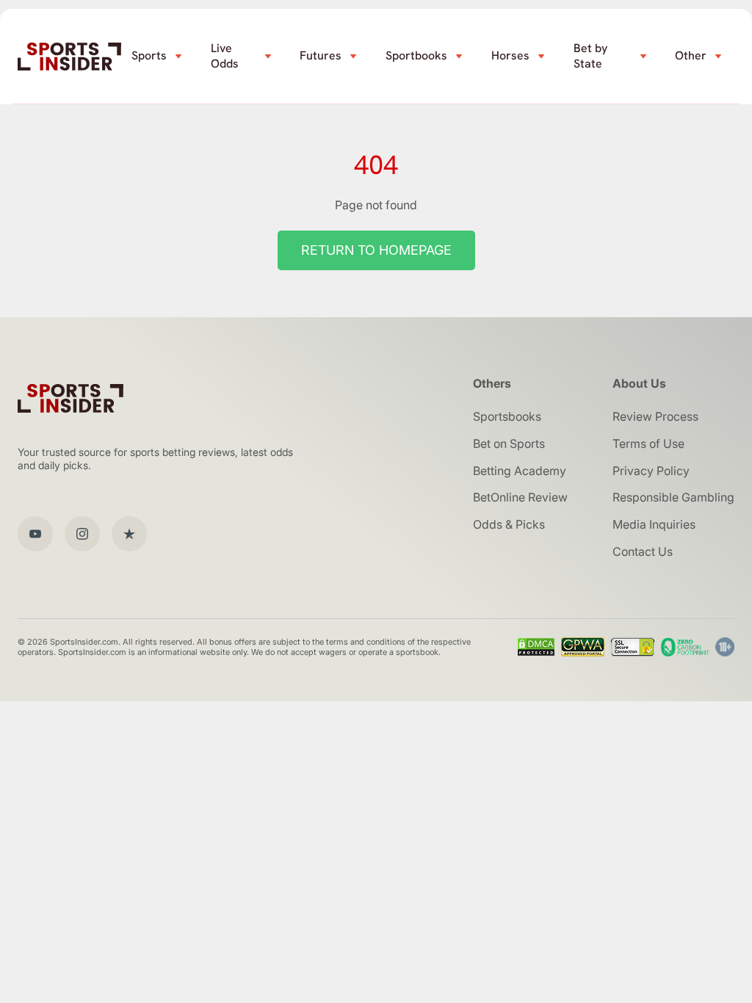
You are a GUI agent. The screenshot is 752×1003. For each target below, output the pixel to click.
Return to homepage (376, 250)
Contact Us (642, 551)
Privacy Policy (651, 470)
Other (690, 55)
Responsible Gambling (673, 497)
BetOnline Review (520, 497)
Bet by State (590, 55)
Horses (510, 55)
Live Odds (225, 55)
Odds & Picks (509, 524)
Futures (320, 55)
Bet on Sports (509, 443)
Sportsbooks (507, 416)
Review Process (655, 416)
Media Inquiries (653, 524)
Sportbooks (416, 55)
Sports (149, 55)
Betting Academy (519, 470)
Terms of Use (648, 443)
